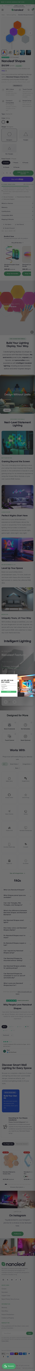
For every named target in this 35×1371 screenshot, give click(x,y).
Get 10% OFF (9, 691)
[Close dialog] (34, 675)
